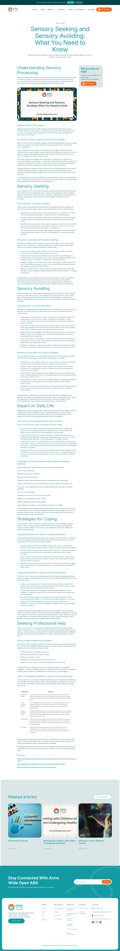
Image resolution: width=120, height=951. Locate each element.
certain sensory (66, 576)
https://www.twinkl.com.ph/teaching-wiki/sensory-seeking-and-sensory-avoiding (41, 764)
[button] (35, 10)
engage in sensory (32, 309)
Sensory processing (23, 129)
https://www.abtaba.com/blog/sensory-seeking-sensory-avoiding (36, 767)
